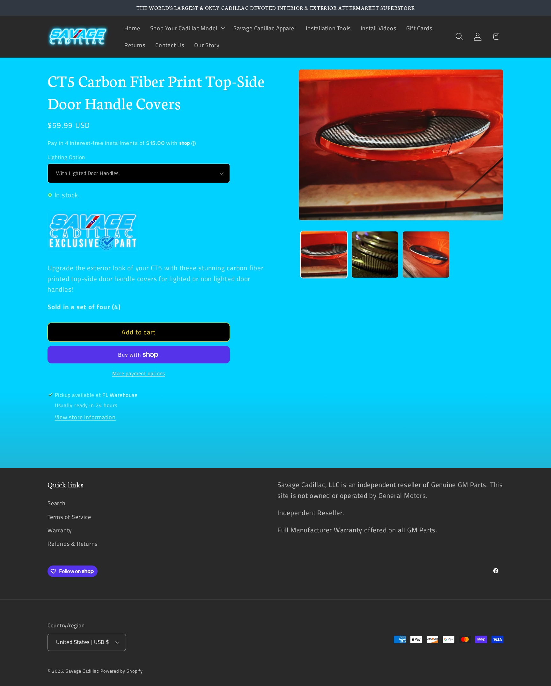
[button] (186, 28)
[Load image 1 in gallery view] (323, 254)
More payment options (138, 373)
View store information (85, 416)
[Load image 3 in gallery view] (425, 254)
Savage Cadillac (82, 671)
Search (57, 503)
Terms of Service (69, 516)
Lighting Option (66, 157)
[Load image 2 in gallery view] (374, 254)
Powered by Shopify (121, 671)
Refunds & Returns (73, 543)
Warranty (60, 530)
